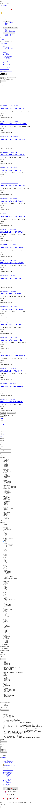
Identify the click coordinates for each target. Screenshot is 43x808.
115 (3, 430)
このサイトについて (7, 16)
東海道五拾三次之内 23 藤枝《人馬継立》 (12, 155)
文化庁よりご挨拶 (6, 58)
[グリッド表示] (0, 82)
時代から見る (7, 23)
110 (3, 90)
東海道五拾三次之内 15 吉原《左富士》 (12, 278)
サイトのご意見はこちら (8, 67)
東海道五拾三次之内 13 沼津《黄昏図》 (12, 309)
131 (3, 434)
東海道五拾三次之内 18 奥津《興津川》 (12, 232)
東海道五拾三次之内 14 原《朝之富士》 (12, 294)
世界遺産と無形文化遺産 (10, 28)
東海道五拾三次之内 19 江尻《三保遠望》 (12, 216)
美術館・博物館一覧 (9, 34)
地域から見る (7, 25)
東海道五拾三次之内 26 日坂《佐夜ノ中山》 (13, 108)
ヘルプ (4, 62)
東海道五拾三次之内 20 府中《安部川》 (12, 201)
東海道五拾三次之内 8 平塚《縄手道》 (11, 386)
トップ (4, 45)
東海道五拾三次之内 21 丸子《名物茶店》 (12, 185)
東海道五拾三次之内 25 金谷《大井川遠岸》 (13, 124)
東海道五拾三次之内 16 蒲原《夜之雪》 (12, 263)
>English (2, 39)
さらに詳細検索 (3, 5)
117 (3, 432)
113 (3, 428)
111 (3, 91)
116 (3, 431)
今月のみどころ (8, 35)
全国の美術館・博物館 (7, 762)
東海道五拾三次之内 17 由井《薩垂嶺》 (12, 247)
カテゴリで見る (7, 21)
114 (3, 429)
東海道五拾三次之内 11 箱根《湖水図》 (12, 340)
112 (3, 92)
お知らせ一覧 (5, 61)
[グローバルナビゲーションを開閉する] (0, 37)
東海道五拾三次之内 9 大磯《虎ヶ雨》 (11, 371)
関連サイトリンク (6, 64)
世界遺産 (7, 29)
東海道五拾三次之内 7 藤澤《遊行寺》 (11, 402)
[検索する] (11, 41)
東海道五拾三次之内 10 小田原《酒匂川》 (12, 355)
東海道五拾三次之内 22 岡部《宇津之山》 (12, 170)
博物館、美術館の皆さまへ (8, 57)
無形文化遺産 (7, 30)
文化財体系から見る (9, 22)
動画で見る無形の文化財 (10, 31)
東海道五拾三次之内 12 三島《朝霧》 (11, 324)
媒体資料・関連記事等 (7, 56)
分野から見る (7, 24)
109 (3, 89)
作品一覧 (7, 19)
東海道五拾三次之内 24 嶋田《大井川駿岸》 (13, 139)
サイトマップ (5, 65)
